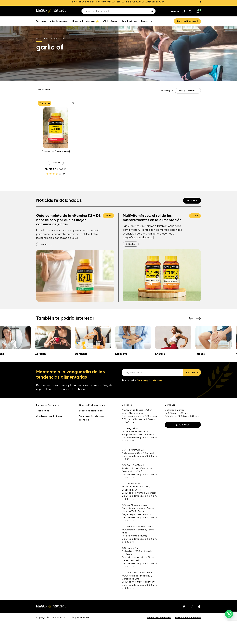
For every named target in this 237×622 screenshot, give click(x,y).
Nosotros (147, 21)
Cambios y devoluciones (49, 416)
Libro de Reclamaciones (92, 405)
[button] (229, 614)
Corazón (56, 162)
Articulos (130, 244)
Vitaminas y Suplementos (52, 21)
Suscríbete (192, 372)
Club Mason (110, 21)
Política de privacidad (91, 410)
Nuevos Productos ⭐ (85, 21)
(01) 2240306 (182, 424)
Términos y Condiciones (149, 380)
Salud (44, 244)
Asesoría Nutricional (187, 21)
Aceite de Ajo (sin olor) (56, 151)
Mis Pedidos (129, 21)
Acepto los (143, 380)
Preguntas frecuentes (47, 405)
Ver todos (192, 200)
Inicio (39, 39)
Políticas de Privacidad (159, 617)
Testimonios (42, 410)
